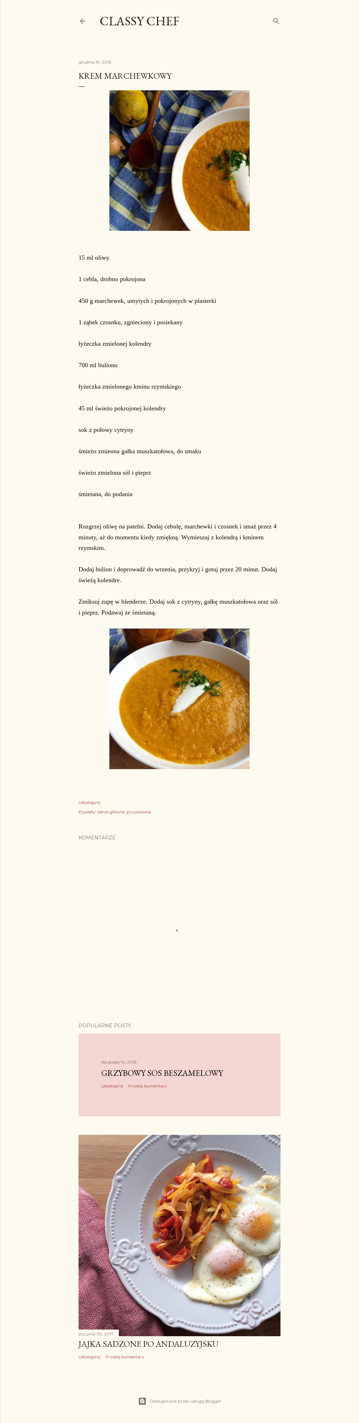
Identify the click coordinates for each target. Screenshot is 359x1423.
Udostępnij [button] (89, 802)
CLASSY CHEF (140, 21)
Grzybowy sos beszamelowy (162, 1072)
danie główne (110, 811)
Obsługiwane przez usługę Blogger (185, 1401)
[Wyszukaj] (276, 19)
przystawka (139, 811)
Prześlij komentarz (147, 1086)
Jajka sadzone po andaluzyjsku (148, 1343)
